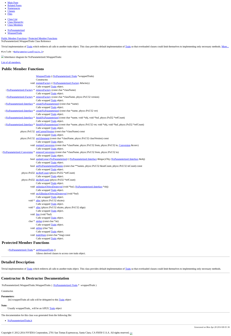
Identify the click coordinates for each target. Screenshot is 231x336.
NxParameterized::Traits (65, 76)
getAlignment (43, 138)
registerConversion (45, 145)
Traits (29, 46)
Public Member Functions (14, 38)
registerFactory (43, 83)
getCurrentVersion (45, 131)
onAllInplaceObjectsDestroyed (51, 193)
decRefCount (42, 179)
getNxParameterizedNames (49, 166)
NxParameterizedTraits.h (28, 52)
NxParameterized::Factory (66, 83)
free (38, 214)
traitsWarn (41, 235)
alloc (38, 200)
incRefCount (42, 173)
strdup (39, 221)
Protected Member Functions (43, 38)
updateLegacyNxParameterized (51, 159)
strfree (39, 228)
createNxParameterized (47, 103)
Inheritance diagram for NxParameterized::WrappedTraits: (33, 57)
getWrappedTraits (44, 250)
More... (225, 46)
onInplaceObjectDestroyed (49, 186)
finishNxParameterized (47, 117)
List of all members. (11, 62)
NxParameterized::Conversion (18, 152)
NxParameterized (16, 30)
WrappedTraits (15, 33)
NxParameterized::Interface (19, 103)
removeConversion (45, 152)
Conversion (124, 145)
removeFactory (43, 90)
